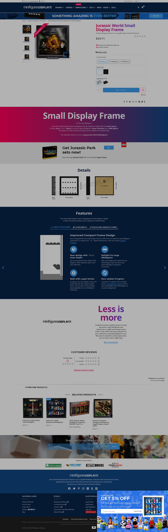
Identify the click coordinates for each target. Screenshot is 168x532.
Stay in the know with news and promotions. (116, 507)
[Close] (166, 492)
